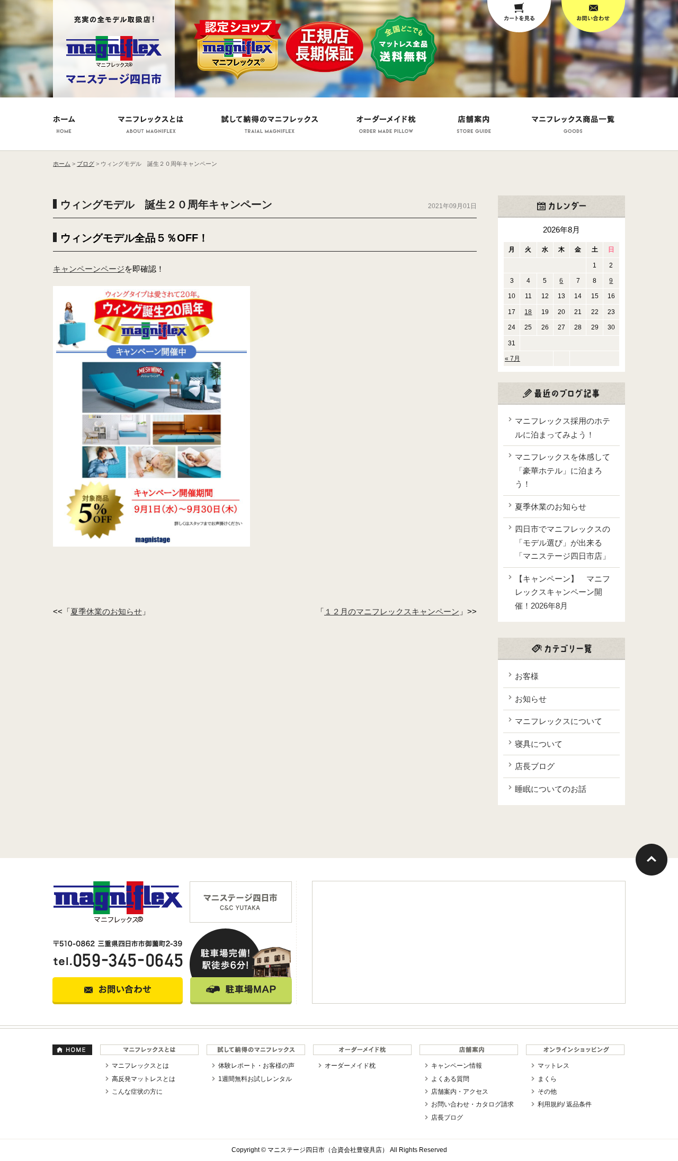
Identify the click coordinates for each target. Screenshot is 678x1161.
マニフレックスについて (558, 721)
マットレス (553, 1065)
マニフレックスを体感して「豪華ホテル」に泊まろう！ (562, 470)
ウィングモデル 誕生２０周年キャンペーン (166, 204)
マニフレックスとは (140, 1065)
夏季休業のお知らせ (106, 611)
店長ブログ (535, 766)
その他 (547, 1091)
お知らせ (531, 698)
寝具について (539, 743)
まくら (547, 1079)
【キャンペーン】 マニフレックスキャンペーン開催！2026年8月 (562, 592)
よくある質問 (450, 1079)
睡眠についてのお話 (550, 788)
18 (528, 312)
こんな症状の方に (137, 1091)
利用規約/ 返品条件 (565, 1104)
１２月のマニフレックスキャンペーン (391, 611)
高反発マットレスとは (143, 1079)
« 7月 (512, 358)
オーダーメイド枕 (350, 1065)
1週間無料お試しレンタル (255, 1079)
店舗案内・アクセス (459, 1091)
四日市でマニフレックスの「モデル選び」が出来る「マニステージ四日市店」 (562, 542)
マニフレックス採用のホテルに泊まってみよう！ (562, 427)
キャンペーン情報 (456, 1065)
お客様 (527, 676)
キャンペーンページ (88, 268)
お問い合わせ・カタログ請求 (472, 1104)
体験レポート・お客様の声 (256, 1065)
